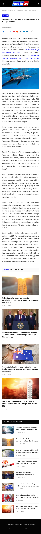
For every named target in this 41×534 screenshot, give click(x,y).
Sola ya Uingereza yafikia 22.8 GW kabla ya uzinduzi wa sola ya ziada (27, 452)
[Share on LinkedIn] (27, 31)
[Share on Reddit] (17, 31)
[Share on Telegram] (23, 31)
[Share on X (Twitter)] (10, 31)
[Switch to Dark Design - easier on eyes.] (3, 4)
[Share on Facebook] (3, 31)
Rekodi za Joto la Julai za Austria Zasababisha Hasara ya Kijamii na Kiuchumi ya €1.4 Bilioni (20, 300)
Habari (5, 15)
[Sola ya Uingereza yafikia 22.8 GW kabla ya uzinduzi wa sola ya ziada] (8, 453)
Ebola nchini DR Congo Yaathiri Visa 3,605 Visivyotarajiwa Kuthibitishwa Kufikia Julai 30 (27, 463)
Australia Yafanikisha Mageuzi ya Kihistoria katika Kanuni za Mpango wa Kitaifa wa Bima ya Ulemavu (20, 369)
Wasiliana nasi (29, 529)
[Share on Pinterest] (13, 31)
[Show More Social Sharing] (31, 31)
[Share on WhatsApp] (7, 31)
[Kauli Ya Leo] (20, 3)
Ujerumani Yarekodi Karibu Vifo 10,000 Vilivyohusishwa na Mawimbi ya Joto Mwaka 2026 (19, 403)
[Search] (38, 3)
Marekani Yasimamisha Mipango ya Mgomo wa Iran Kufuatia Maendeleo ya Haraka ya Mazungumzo (19, 334)
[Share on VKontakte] (20, 31)
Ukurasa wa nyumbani (8, 10)
